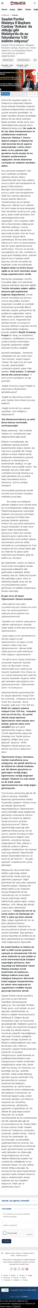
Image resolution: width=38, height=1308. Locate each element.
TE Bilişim (24, 1296)
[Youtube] (27, 1269)
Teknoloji (6, 1280)
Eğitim (19, 9)
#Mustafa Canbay (23, 60)
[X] (15, 1269)
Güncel (4, 9)
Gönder (6, 1241)
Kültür (24, 1278)
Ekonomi (6, 1278)
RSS (6, 1290)
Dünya (25, 1280)
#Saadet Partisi (8, 60)
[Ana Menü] (2, 3)
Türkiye (28, 9)
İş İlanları (16, 1280)
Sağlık (30, 1275)
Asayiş (12, 9)
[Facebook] (11, 1269)
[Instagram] (19, 1269)
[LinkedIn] (23, 1269)
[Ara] (35, 3)
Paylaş (6, 94)
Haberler (5, 15)
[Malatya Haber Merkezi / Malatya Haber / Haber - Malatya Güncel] (18, 3)
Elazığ (5, 1275)
